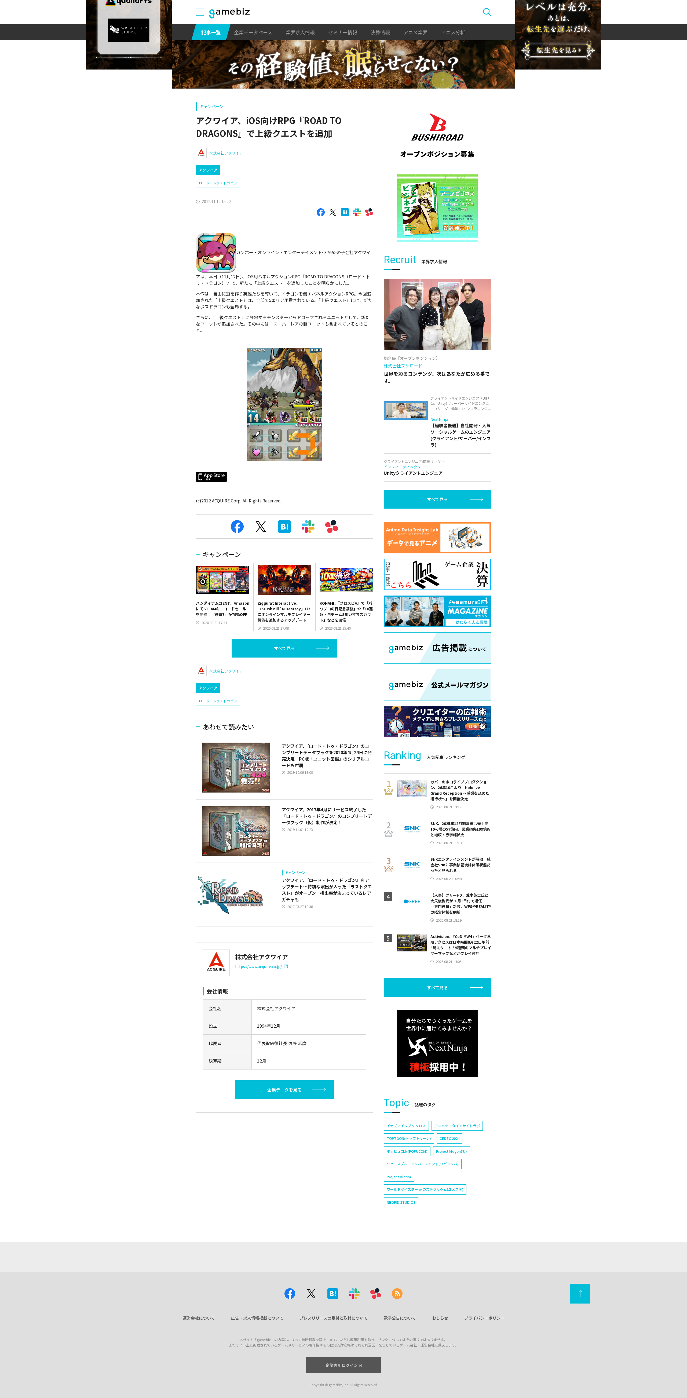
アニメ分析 (453, 32)
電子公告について (400, 1318)
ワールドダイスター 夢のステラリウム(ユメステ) (425, 1189)
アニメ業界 (415, 32)
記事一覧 (211, 32)
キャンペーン (212, 106)
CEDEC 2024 (449, 1138)
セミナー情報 (342, 32)
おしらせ (440, 1318)
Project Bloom (399, 1176)
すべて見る (284, 648)
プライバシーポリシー (484, 1318)
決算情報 (380, 32)
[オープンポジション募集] (437, 135)
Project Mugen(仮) (451, 1151)
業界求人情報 (300, 32)
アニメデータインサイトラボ (457, 1125)
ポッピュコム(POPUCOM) (407, 1151)
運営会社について (199, 1318)
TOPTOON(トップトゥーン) (409, 1138)
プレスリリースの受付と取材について (333, 1318)
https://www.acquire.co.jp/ (258, 966)
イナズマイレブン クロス (406, 1125)
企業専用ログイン (342, 1365)
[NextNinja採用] (437, 1043)
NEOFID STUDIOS (401, 1202)
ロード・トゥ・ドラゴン (218, 182)
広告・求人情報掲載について (257, 1318)
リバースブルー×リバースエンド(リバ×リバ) (423, 1163)
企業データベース (253, 32)
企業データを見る (284, 1089)
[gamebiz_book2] (437, 208)
